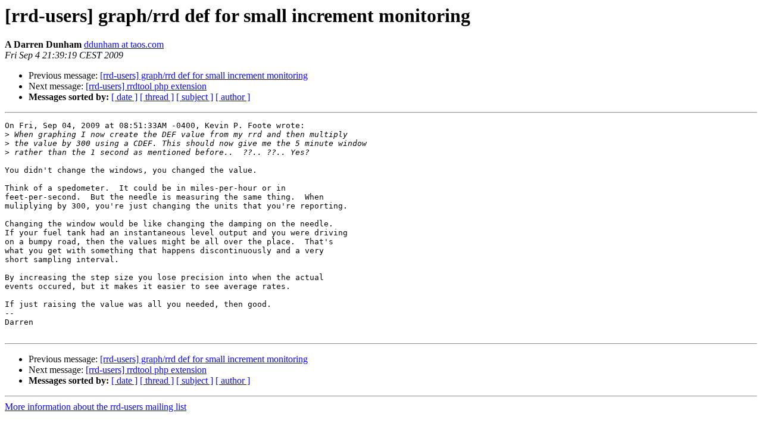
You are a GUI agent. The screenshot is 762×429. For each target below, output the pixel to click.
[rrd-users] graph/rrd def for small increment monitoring (204, 75)
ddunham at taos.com (124, 44)
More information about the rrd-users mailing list (95, 407)
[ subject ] (194, 97)
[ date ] (124, 97)
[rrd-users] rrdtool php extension (146, 86)
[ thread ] (157, 97)
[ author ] (233, 97)
